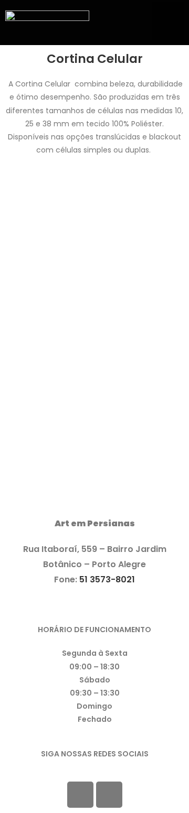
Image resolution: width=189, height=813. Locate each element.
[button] (168, 21)
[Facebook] (80, 795)
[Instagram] (109, 795)
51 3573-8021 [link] (107, 579)
